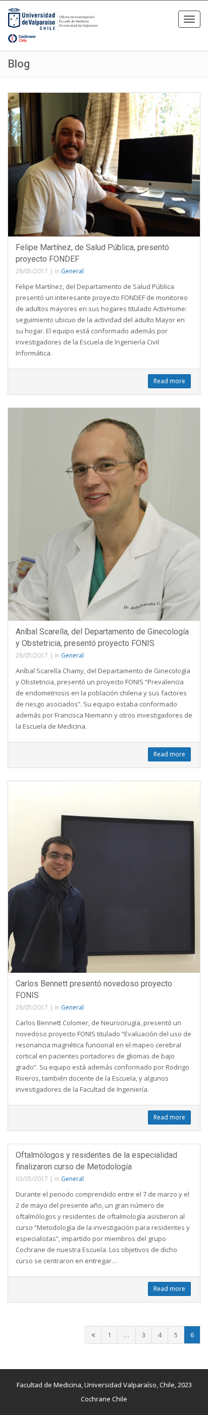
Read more (169, 381)
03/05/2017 (32, 1178)
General (72, 271)
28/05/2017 (32, 271)
